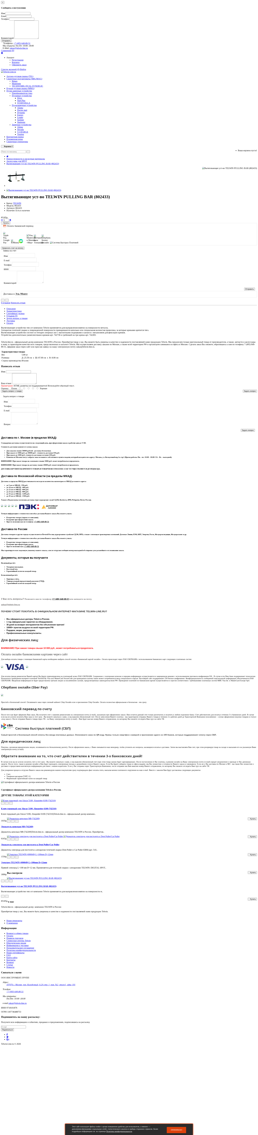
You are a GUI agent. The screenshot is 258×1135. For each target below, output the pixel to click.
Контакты (10, 960)
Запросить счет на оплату (12, 248)
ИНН (6, 269)
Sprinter (20, 120)
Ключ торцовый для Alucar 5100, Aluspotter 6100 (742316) (28, 808)
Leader (20, 117)
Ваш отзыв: (6, 383)
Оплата (9, 323)
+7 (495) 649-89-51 (22, 43)
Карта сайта (11, 957)
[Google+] (7, 1039)
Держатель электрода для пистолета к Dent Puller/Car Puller (30, 844)
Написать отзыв (18, 303)
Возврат (10, 962)
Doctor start (22, 110)
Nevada (20, 129)
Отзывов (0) (11, 316)
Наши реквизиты (14, 920)
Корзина (15, 62)
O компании (12, 923)
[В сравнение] (7, 300)
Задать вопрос (250, 391)
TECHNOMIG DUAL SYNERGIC (27, 86)
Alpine (20, 127)
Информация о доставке (17, 945)
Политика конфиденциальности (21, 950)
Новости (10, 967)
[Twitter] (7, 1037)
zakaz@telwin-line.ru (19, 48)
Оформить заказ (19, 65)
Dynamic (21, 112)
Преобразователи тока (22, 93)
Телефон (5, 19)
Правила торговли (14, 938)
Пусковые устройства (22, 96)
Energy (20, 115)
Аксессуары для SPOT (16, 161)
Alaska (20, 108)
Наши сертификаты (15, 953)
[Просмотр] (11, 803)
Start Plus (21, 100)
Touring (20, 134)
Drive (19, 98)
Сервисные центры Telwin (18, 940)
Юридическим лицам (16, 943)
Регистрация (17, 60)
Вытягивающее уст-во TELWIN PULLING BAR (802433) (32, 163)
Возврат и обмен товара (17, 933)
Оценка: (5, 388)
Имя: (3, 371)
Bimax (14, 81)
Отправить (6, 41)
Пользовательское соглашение (20, 948)
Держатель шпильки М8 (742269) (17, 826)
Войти (23, 69)
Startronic (21, 122)
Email (3, 16)
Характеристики (14, 311)
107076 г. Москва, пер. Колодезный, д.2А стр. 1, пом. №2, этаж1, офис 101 (40, 985)
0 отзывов (5, 303)
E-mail (6, 260)
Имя (3, 13)
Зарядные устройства (21, 125)
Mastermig (16, 83)
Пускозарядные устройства (24, 105)
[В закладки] (3, 300)
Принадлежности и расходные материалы (25, 159)
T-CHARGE (22, 132)
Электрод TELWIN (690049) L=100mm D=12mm (24, 862)
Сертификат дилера (15, 313)
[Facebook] (7, 1034)
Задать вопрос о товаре (17, 318)
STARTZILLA (23, 103)
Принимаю (176, 1130)
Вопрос (7, 424)
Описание (11, 309)
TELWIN (17, 203)
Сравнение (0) (7, 50)
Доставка (10, 321)
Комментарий (7, 38)
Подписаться (7, 1030)
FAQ (8, 955)
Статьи (9, 965)
